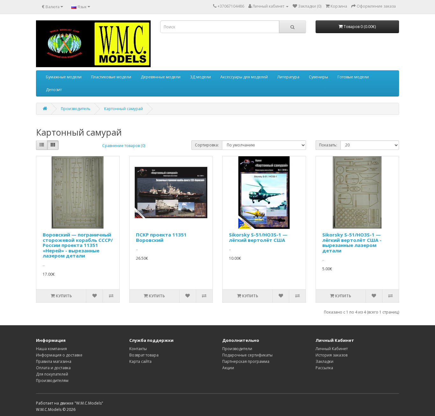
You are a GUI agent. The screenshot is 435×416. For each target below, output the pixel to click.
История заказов (331, 355)
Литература (288, 77)
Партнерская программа (245, 361)
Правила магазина (53, 361)
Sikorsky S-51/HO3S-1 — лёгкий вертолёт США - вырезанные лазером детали (352, 242)
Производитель (75, 108)
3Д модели (200, 77)
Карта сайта (140, 361)
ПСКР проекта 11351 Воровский (161, 237)
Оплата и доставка (53, 367)
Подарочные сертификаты (247, 355)
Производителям (52, 380)
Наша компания (51, 348)
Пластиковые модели (111, 77)
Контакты (138, 348)
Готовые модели (353, 77)
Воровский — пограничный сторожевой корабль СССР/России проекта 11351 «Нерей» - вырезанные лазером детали (78, 245)
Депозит (54, 89)
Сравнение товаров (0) (123, 145)
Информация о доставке (59, 355)
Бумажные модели (64, 77)
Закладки (324, 361)
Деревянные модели (161, 77)
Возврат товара (144, 355)
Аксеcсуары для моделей (244, 77)
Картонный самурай (123, 108)
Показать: (328, 145)
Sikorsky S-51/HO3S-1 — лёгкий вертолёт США (258, 237)
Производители (237, 348)
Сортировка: (207, 145)
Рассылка (324, 367)
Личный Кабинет (332, 348)
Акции (228, 367)
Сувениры (318, 77)
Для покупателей (52, 374)
